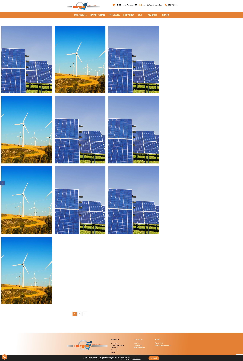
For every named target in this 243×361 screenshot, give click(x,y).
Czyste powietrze (97, 15)
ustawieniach (136, 359)
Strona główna (80, 15)
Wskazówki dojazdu (139, 347)
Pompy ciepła (128, 15)
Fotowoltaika (114, 15)
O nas (140, 15)
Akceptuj (154, 358)
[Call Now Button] (4, 357)
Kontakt (165, 15)
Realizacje (152, 15)
